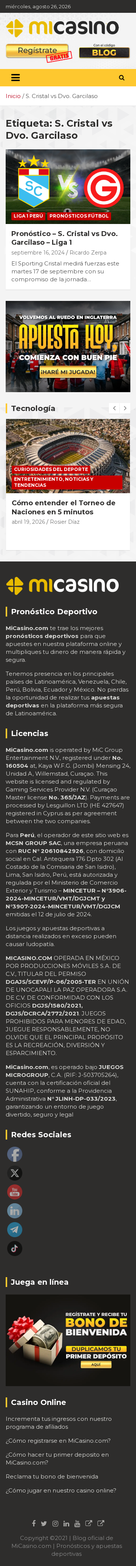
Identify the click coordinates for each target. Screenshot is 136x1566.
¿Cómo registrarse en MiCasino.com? (58, 1440)
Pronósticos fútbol (79, 216)
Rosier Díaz (65, 521)
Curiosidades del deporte (51, 469)
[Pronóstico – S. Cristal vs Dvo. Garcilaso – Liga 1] (68, 186)
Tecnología (33, 408)
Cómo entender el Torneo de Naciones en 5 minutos (64, 507)
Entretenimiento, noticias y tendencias (53, 482)
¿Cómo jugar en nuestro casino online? (61, 1490)
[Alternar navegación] (15, 77)
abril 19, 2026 (28, 521)
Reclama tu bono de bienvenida (52, 1476)
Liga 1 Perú (28, 216)
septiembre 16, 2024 (38, 252)
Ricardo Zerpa (88, 252)
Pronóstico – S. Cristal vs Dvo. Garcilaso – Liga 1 (64, 238)
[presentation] (114, 408)
